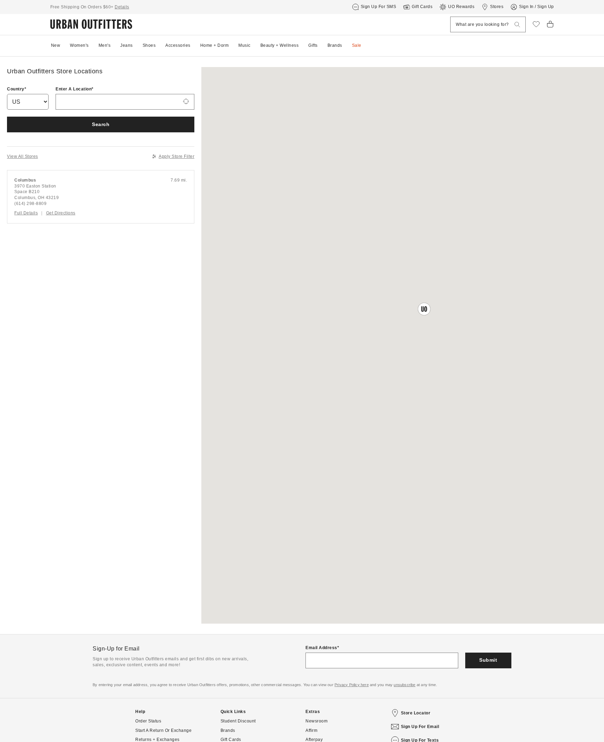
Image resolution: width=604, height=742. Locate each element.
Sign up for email (420, 726)
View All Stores (22, 156)
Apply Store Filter (176, 156)
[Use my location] (186, 102)
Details (122, 7)
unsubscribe (404, 685)
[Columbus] (100, 196)
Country (15, 89)
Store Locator (416, 713)
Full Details (26, 213)
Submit (488, 660)
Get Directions (61, 213)
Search (100, 124)
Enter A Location (74, 89)
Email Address (321, 647)
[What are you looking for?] (517, 24)
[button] (424, 309)
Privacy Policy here (352, 685)
